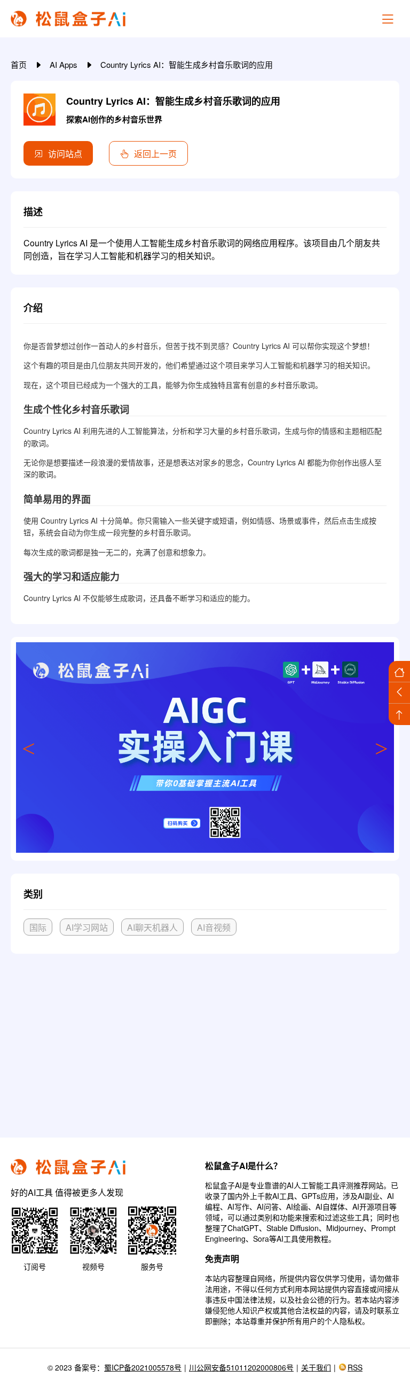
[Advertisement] (205, 1041)
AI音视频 (214, 927)
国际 (37, 927)
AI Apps (65, 64)
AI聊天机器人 (152, 927)
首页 (20, 64)
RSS (355, 1367)
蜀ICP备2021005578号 (143, 1367)
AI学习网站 (87, 927)
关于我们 (316, 1367)
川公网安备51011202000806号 (241, 1367)
